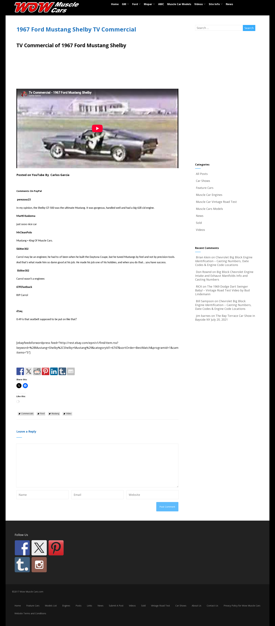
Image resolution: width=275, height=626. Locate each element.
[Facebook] (20, 371)
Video (68, 413)
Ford (42, 413)
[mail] (71, 371)
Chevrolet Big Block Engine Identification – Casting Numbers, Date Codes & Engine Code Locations (223, 261)
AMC (161, 4)
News (229, 4)
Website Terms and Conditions (30, 613)
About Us (196, 605)
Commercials (27, 413)
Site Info (214, 4)
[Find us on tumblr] (22, 564)
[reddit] (37, 371)
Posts (78, 605)
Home (115, 4)
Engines (66, 605)
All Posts (202, 174)
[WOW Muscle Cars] (46, 13)
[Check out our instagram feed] (39, 564)
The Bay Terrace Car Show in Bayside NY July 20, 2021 (225, 317)
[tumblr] (62, 371)
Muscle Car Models (179, 4)
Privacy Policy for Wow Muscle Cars (242, 605)
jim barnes (203, 316)
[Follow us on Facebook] (22, 547)
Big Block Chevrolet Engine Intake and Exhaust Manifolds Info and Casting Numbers (224, 275)
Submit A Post (116, 605)
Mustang (55, 413)
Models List (51, 605)
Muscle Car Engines (209, 195)
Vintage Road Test (160, 605)
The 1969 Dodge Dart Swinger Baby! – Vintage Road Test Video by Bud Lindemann (222, 290)
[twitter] (28, 371)
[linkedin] (54, 371)
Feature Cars (204, 188)
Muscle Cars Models (209, 209)
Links (89, 605)
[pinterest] (45, 371)
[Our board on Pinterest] (56, 547)
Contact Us (212, 605)
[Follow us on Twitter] (39, 547)
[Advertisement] (97, 69)
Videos (200, 230)
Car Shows (203, 181)
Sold (199, 223)
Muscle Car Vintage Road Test (216, 202)
